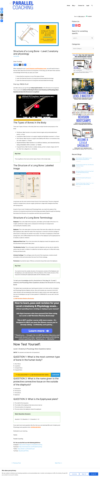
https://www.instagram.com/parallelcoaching (30, 444)
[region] (50, 472)
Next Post (58, 463)
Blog (73, 5)
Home (68, 5)
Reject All (84, 474)
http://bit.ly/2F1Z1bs (24, 450)
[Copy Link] (1, 17)
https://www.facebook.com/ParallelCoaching (30, 446)
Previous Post (16, 463)
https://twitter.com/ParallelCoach (26, 448)
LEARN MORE (55, 374)
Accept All (93, 474)
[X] (1, 14)
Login (87, 5)
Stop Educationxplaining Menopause (83, 177)
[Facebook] (1, 9)
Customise (74, 474)
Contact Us (81, 5)
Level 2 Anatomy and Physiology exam (36, 68)
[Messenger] (1, 12)
